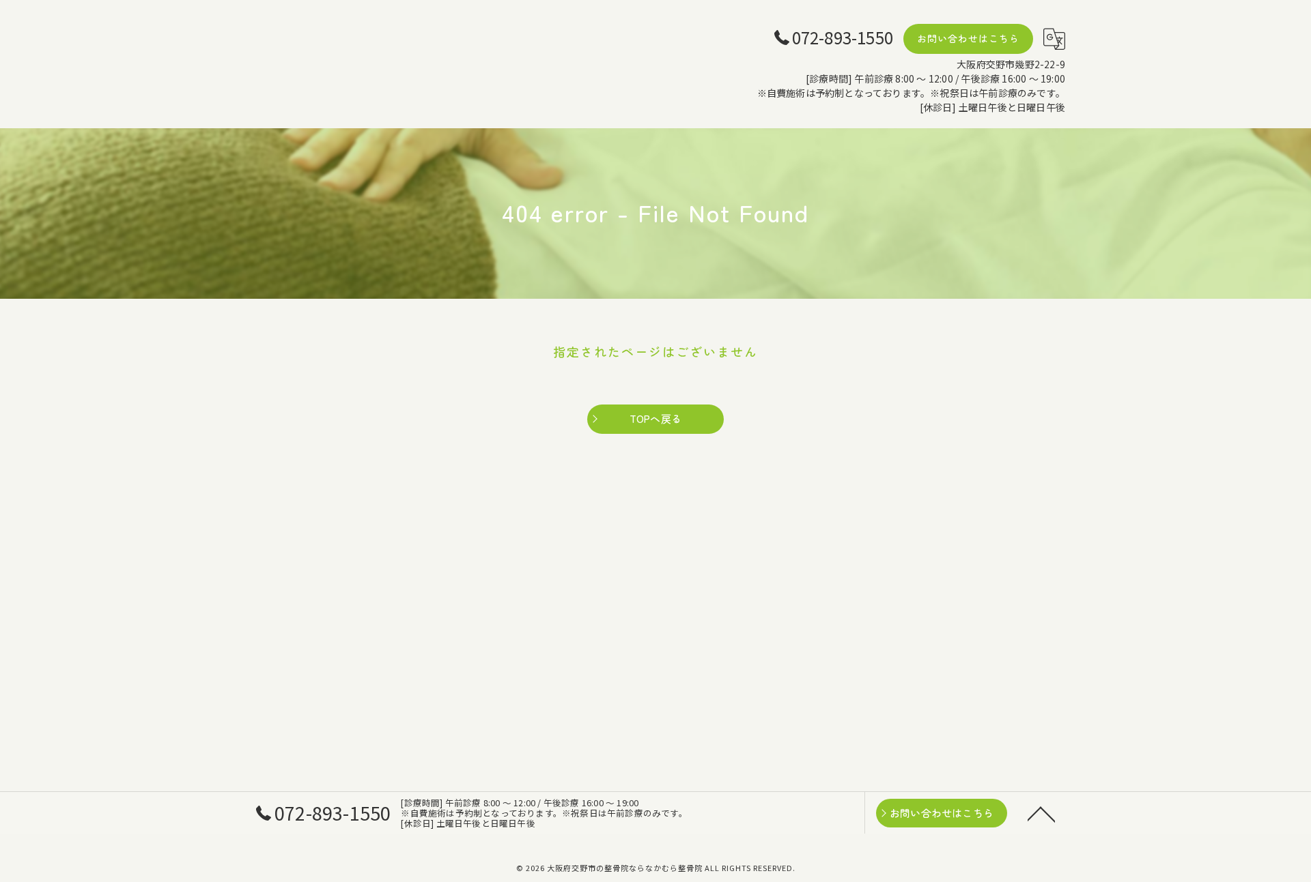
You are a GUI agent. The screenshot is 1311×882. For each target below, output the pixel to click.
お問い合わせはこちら (968, 38)
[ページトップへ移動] (1041, 813)
